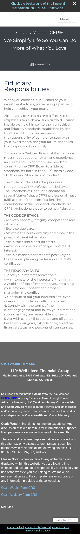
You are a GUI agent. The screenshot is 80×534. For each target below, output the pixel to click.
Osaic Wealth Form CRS (18, 364)
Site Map (7, 507)
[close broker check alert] (74, 3)
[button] (67, 19)
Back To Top (64, 519)
